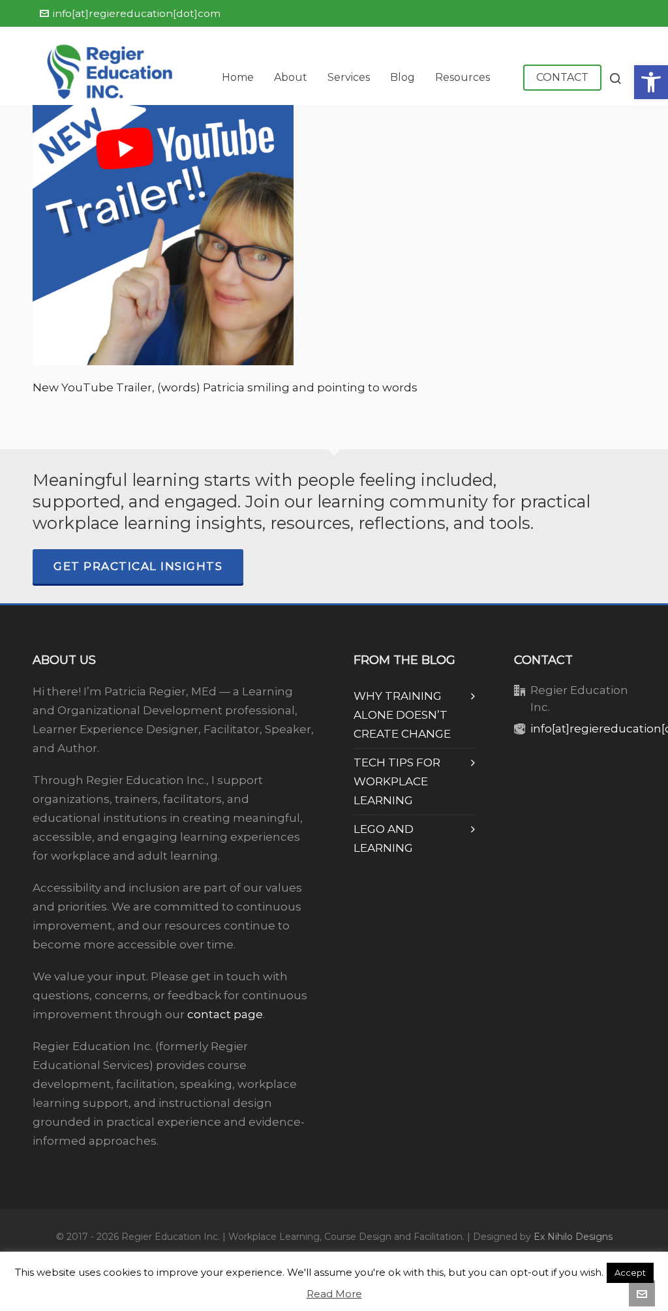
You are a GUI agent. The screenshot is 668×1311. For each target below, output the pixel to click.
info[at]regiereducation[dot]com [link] (136, 13)
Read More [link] (334, 1294)
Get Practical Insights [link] (137, 566)
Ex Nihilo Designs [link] (573, 1237)
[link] (651, 82)
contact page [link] (225, 1014)
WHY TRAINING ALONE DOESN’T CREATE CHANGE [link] (402, 714)
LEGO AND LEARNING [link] (384, 838)
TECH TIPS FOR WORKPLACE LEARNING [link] (397, 781)
